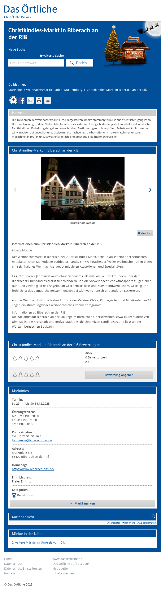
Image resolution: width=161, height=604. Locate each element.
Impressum (12, 573)
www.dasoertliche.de (67, 559)
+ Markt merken (82, 503)
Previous (15, 188)
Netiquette (60, 568)
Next (150, 188)
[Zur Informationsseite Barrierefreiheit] (13, 100)
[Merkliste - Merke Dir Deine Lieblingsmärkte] (47, 100)
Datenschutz (13, 564)
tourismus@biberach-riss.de (32, 440)
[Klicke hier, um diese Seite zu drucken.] (39, 100)
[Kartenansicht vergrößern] (154, 516)
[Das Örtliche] (32, 6)
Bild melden (145, 233)
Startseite (15, 90)
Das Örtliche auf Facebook (71, 564)
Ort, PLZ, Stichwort (10, 56)
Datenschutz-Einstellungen (23, 568)
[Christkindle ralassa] (82, 188)
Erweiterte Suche (51, 56)
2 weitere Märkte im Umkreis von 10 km (40, 542)
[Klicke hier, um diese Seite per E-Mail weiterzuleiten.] (30, 100)
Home (8, 559)
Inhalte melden (63, 573)
